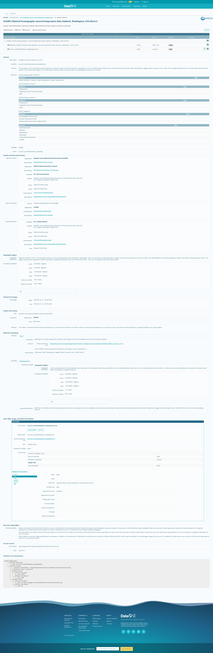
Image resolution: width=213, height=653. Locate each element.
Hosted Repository (67, 626)
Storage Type (50, 487)
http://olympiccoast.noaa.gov (43, 162)
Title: (15, 313)
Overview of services (68, 619)
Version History (62, 17)
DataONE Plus (68, 623)
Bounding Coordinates (10, 263)
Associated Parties (11, 221)
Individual (29, 174)
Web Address (28, 162)
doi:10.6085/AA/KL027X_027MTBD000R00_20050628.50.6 (36, 17)
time (15, 478)
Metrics (109, 621)
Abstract (14, 68)
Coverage (51, 512)
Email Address (27, 193)
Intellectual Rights (11, 528)
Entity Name (21, 425)
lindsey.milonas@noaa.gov (42, 211)
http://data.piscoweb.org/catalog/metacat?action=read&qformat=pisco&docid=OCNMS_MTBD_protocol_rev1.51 (86, 344)
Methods (14, 335)
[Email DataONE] (133, 632)
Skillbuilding (96, 618)
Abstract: (14, 327)
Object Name (21, 434)
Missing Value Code (48, 499)
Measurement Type (48, 491)
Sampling (14, 361)
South (30, 268)
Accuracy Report (49, 503)
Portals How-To (97, 626)
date (15, 476)
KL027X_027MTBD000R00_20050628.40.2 (41, 439)
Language (14, 147)
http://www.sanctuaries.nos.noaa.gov (46, 170)
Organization (28, 158)
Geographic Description (13, 258)
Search (7, 13)
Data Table (15, 421)
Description (29, 339)
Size (24, 444)
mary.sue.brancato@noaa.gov (43, 193)
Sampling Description (26, 408)
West (30, 276)
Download (31, 430)
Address (29, 178)
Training (95, 621)
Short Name (13, 60)
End (31, 304)
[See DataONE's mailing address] (144, 632)
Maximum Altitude (26, 284)
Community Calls (84, 630)
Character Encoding (19, 448)
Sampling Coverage (27, 364)
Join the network (84, 623)
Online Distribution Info (42, 344)
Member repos (83, 621)
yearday (16, 480)
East (30, 272)
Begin (30, 300)
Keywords (14, 75)
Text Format (21, 452)
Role (30, 248)
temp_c (16, 482)
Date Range (13, 300)
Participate (82, 618)
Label (52, 478)
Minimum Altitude (26, 280)
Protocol (30, 344)
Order (15, 550)
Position (29, 203)
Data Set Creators (11, 158)
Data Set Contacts (11, 203)
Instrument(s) (29, 352)
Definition (51, 483)
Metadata (13, 13)
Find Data (70, 635)
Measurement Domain (47, 495)
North (30, 264)
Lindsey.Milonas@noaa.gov (43, 240)
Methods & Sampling (48, 516)
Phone (30, 185)
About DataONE (112, 618)
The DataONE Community (82, 627)
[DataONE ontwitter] (123, 632)
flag (15, 483)
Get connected (126, 649)
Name (52, 474)
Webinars (95, 623)
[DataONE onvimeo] (128, 632)
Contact (109, 623)
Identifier (14, 64)
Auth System (13, 546)
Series (15, 151)
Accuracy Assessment (47, 507)
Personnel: (13, 318)
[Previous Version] (56, 17)
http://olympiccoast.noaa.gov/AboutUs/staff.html (50, 197)
